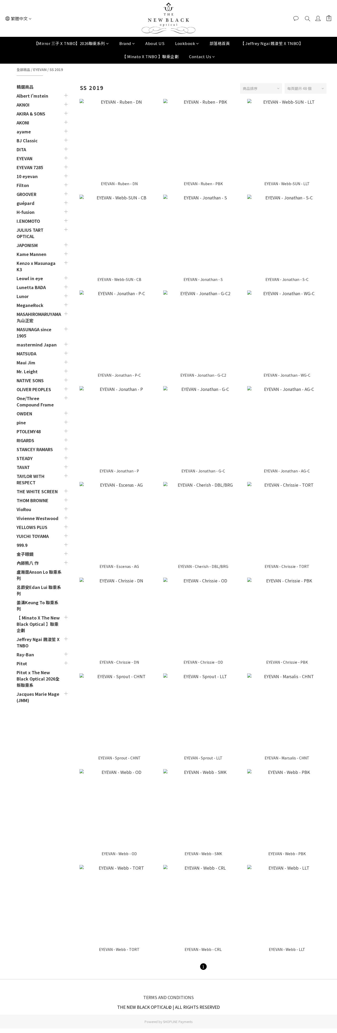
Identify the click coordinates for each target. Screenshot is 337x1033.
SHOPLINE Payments (177, 1021)
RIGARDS (25, 440)
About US (155, 43)
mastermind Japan (37, 344)
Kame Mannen (31, 254)
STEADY (25, 458)
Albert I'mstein (32, 96)
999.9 (22, 545)
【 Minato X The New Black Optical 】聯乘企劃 (38, 623)
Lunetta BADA (31, 287)
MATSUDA (26, 353)
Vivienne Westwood (37, 518)
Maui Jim (26, 362)
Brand (125, 43)
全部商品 (23, 69)
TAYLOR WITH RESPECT (30, 479)
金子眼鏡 (25, 554)
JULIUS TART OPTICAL (30, 233)
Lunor (23, 296)
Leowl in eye (30, 278)
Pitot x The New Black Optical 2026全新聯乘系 (38, 678)
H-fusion (25, 212)
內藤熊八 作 (28, 563)
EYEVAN (40, 69)
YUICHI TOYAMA (33, 536)
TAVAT (23, 467)
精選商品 (25, 87)
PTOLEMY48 (29, 431)
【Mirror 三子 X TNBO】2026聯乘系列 (69, 43)
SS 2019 (56, 69)
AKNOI (23, 105)
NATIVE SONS (30, 380)
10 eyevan (27, 176)
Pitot (22, 663)
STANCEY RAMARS (35, 449)
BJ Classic (27, 140)
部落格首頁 (220, 43)
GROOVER (26, 194)
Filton (23, 185)
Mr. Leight (27, 371)
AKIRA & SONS (31, 113)
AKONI (23, 122)
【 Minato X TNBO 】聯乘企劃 (150, 56)
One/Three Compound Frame (35, 401)
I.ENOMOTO (28, 221)
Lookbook (185, 43)
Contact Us (200, 56)
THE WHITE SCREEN (37, 491)
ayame (24, 131)
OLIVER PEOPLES (34, 389)
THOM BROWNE (32, 500)
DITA (21, 149)
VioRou (24, 509)
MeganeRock (30, 305)
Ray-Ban (25, 654)
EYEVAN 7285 (30, 167)
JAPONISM (27, 245)
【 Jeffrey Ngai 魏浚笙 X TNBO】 (271, 43)
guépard (25, 203)
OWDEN (24, 413)
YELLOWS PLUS (32, 527)
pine (21, 422)
